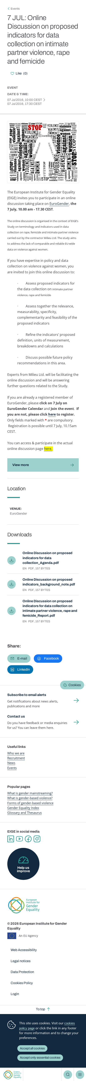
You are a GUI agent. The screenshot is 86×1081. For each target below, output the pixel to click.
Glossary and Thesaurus (24, 812)
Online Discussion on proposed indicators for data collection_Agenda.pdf (47, 557)
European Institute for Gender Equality (12, 1074)
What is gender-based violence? (29, 798)
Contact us (16, 716)
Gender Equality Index (23, 808)
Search (67, 1074)
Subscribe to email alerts (26, 695)
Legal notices (20, 961)
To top (40, 1009)
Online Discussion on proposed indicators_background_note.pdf (49, 582)
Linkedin (10, 839)
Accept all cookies (32, 1048)
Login (15, 994)
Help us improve (23, 869)
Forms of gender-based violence (30, 803)
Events (15, 8)
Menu (80, 1074)
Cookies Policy (22, 983)
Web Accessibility (24, 950)
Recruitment (16, 758)
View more (20, 465)
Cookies (74, 685)
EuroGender (59, 203)
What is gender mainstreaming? (30, 793)
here (52, 414)
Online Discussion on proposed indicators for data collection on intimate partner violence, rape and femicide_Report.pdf (50, 608)
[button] (18, 658)
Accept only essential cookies (40, 1057)
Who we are (15, 753)
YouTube (19, 839)
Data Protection (22, 972)
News (11, 763)
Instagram (37, 839)
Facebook (28, 839)
